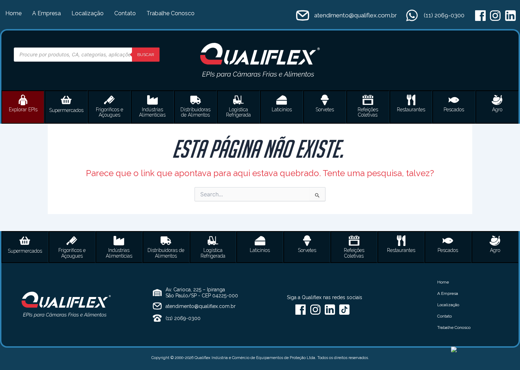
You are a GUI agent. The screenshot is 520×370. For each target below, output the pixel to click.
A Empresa (46, 13)
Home (13, 13)
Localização (87, 13)
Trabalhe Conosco (170, 13)
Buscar (145, 54)
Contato (125, 13)
